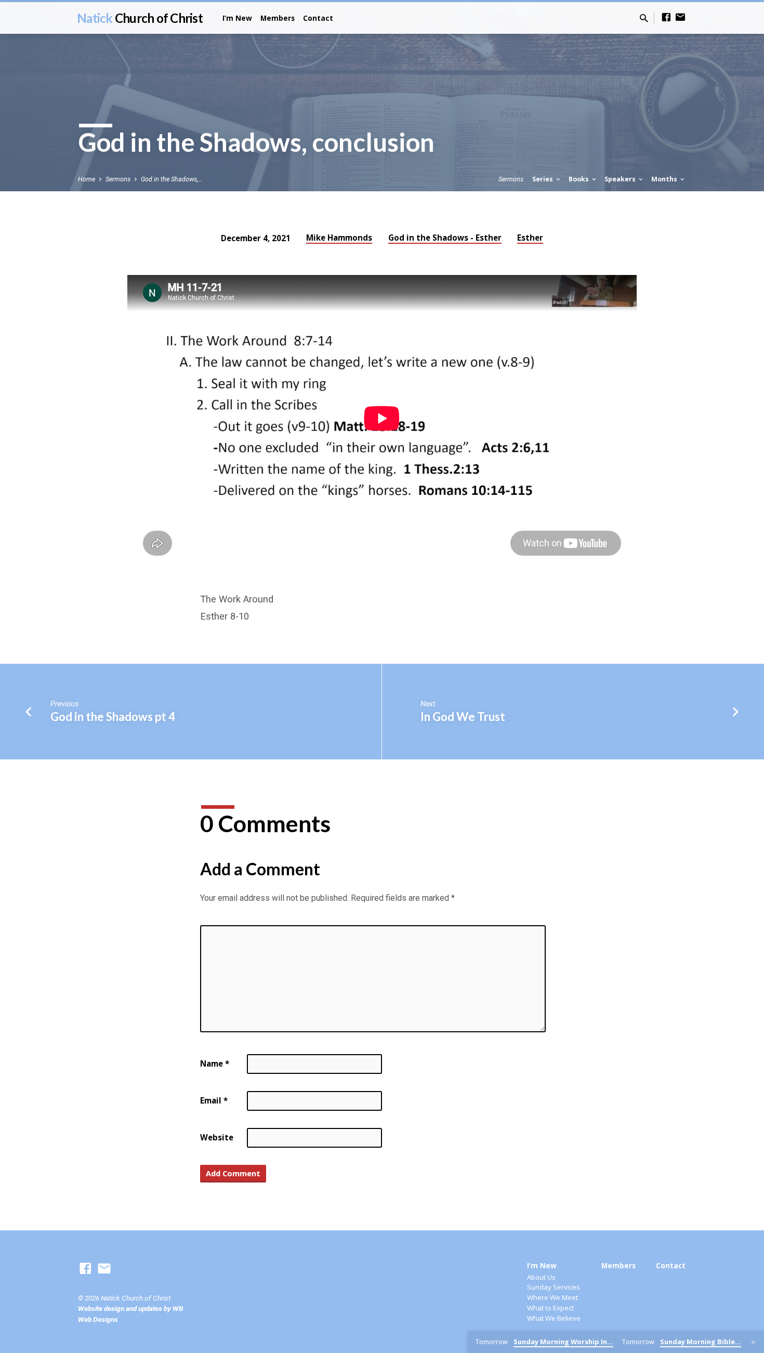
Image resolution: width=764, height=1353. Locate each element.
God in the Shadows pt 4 (112, 717)
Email (214, 1100)
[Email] (680, 17)
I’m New (237, 18)
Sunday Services (553, 1287)
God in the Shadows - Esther (445, 237)
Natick (140, 17)
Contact (318, 18)
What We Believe (554, 1318)
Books (579, 179)
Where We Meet (552, 1297)
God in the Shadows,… (171, 179)
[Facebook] (666, 17)
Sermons (118, 179)
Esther (530, 237)
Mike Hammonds (339, 237)
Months (665, 179)
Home (86, 179)
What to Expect (550, 1307)
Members (277, 18)
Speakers (620, 179)
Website (216, 1137)
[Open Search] (644, 18)
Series (543, 179)
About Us (541, 1277)
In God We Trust (462, 717)
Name (214, 1063)
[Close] (753, 1342)
